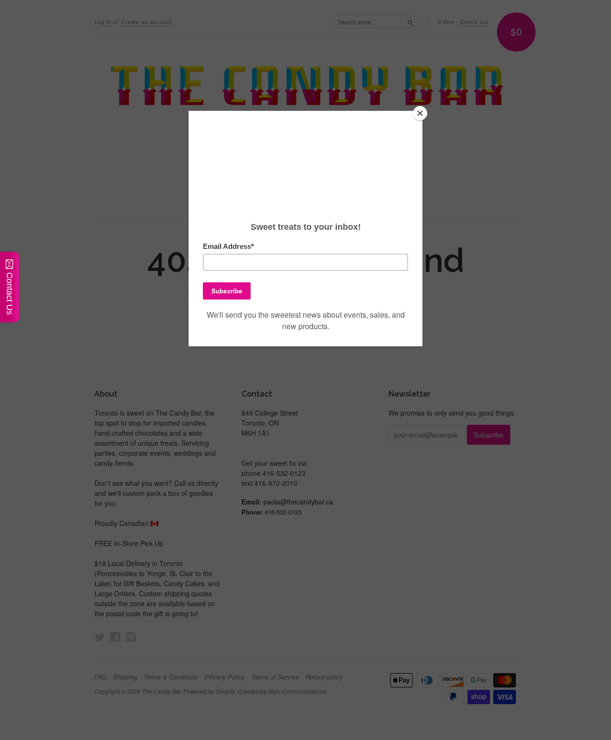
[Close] (420, 113)
